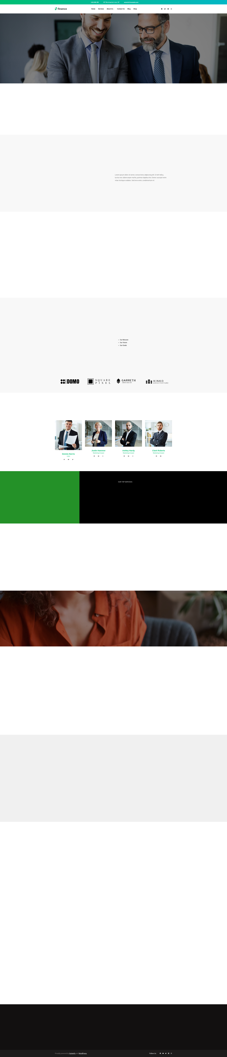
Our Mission (124, 340)
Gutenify (72, 1053)
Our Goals (123, 345)
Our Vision (123, 343)
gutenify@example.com (131, 2)
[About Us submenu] (113, 8)
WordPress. (83, 1053)
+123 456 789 (95, 2)
